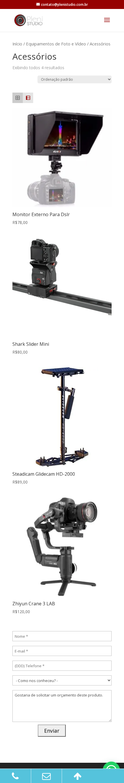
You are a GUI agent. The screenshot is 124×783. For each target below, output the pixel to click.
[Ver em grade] (17, 98)
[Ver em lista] (28, 98)
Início (17, 44)
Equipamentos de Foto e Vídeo (56, 44)
